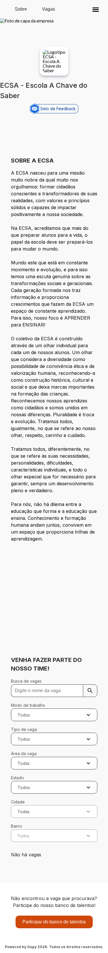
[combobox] (18, 714)
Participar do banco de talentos (54, 921)
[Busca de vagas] (90, 690)
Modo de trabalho (28, 705)
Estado (17, 777)
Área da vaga (24, 753)
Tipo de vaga (24, 729)
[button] (95, 9)
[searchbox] (54, 690)
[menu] (95, 9)
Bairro (16, 826)
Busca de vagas (26, 681)
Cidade (18, 801)
